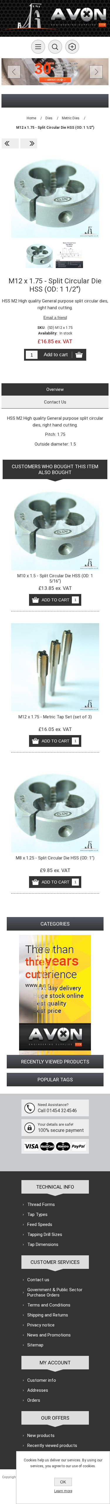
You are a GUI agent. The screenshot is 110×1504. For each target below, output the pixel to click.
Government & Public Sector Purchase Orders (54, 1292)
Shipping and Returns (47, 1315)
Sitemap (35, 1345)
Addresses (37, 1390)
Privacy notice (41, 1325)
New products (41, 1435)
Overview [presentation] (55, 389)
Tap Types (37, 1214)
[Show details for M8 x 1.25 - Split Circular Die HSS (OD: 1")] (55, 808)
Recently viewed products (52, 1445)
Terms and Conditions (48, 1305)
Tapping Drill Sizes (44, 1234)
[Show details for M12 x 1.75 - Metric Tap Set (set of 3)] (55, 667)
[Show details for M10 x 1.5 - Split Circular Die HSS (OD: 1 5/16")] (55, 526)
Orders (33, 1400)
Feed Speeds (39, 1224)
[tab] (55, 389)
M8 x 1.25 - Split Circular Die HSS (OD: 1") (55, 858)
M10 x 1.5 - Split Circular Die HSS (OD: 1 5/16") (55, 578)
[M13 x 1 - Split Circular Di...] (28, 143)
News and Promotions (49, 1335)
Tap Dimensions (42, 1244)
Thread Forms (41, 1204)
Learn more (63, 1491)
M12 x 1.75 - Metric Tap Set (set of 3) (55, 717)
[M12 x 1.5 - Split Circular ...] (10, 143)
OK (63, 1482)
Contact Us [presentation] (55, 402)
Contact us (38, 1279)
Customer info (41, 1380)
